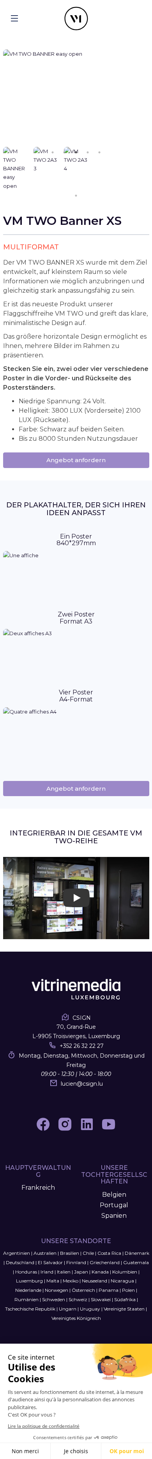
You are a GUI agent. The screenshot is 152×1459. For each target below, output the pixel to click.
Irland (47, 1272)
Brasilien (69, 1253)
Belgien (114, 1194)
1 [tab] (76, 196)
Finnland (76, 1262)
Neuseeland (94, 1281)
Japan (81, 1272)
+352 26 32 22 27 (82, 1045)
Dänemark (137, 1253)
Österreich (83, 1290)
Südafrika (125, 1299)
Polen (128, 1290)
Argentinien (16, 1253)
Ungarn (67, 1309)
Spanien (114, 1215)
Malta (52, 1281)
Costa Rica (109, 1253)
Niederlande (28, 1290)
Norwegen (56, 1290)
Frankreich (38, 1187)
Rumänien (26, 1299)
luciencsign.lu (82, 1083)
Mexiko (70, 1281)
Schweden (53, 1299)
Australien (45, 1253)
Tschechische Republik (30, 1309)
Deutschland (20, 1262)
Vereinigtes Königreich (76, 1318)
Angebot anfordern (76, 460)
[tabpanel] (76, 98)
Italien (64, 1272)
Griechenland (105, 1262)
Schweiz (78, 1299)
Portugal (114, 1205)
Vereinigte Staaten (124, 1309)
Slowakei (101, 1299)
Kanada (100, 1272)
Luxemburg (29, 1281)
